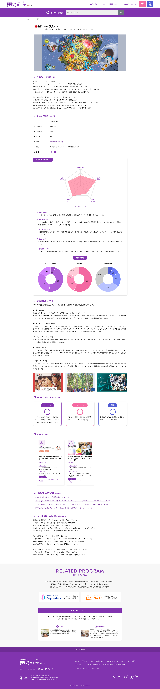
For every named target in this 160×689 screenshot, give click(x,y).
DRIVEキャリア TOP (27, 19)
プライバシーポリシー (81, 668)
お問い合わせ (79, 664)
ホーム (77, 661)
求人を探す (93, 4)
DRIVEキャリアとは (130, 4)
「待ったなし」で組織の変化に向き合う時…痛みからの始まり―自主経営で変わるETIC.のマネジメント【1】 (71, 501)
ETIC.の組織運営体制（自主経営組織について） (51, 497)
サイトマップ (95, 668)
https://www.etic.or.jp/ (57, 141)
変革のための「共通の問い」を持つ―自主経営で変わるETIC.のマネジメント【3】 (62, 508)
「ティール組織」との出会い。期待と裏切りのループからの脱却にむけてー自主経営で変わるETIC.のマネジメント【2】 (75, 504)
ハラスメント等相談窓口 (92, 664)
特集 (103, 4)
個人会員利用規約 (120, 664)
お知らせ (123, 661)
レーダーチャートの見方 (80, 206)
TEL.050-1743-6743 (44, 676)
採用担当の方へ (114, 4)
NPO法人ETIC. (38, 19)
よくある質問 (131, 661)
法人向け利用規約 (108, 664)
